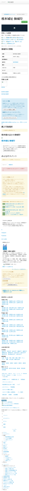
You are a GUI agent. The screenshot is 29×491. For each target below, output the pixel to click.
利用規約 (23, 379)
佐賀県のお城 (12, 340)
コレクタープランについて (10, 117)
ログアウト (6, 488)
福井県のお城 (19, 316)
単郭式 (7, 363)
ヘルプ (18, 384)
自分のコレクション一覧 (11, 473)
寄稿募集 (13, 387)
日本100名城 (5, 368)
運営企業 (4, 394)
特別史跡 (23, 368)
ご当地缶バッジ (8, 459)
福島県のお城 (5, 304)
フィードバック (6, 278)
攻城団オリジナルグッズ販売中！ (12, 213)
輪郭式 (15, 363)
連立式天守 (19, 354)
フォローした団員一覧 (8, 482)
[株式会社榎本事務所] (7, 405)
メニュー (3, 2)
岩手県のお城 (19, 301)
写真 (4, 442)
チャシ (23, 358)
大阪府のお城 (5, 325)
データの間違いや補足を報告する (9, 77)
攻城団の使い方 (15, 379)
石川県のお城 (12, 316)
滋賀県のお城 (5, 326)
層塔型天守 (10, 352)
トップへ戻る (14, 430)
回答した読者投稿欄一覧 (11, 470)
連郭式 (3, 363)
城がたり (5, 447)
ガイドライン (5, 387)
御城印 (6, 456)
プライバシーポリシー (7, 382)
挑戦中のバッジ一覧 (8, 480)
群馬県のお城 (5, 310)
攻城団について (6, 379)
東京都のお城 (5, 307)
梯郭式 (11, 363)
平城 (10, 358)
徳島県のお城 (5, 335)
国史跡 (18, 368)
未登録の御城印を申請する (9, 150)
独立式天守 (17, 352)
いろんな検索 (8, 438)
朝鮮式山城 (17, 359)
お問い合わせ (6, 486)
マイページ (6, 464)
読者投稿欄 (6, 451)
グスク (3, 359)
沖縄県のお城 (13, 343)
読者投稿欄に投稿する (12, 284)
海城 (13, 358)
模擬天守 (19, 351)
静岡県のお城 (12, 319)
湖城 (16, 358)
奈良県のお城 (12, 326)
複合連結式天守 (11, 354)
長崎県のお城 (19, 340)
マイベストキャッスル (10, 467)
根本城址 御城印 (8, 140)
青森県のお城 (12, 301)
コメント (4, 164)
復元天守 (14, 351)
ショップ (5, 450)
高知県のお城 (5, 336)
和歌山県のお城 (20, 326)
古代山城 (11, 359)
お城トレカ (7, 460)
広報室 (10, 394)
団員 (6, 376)
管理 (4, 427)
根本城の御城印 (5, 94)
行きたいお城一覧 (7, 479)
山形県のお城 (19, 302)
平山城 (6, 358)
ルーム (4, 453)
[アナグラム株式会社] (7, 402)
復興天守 (25, 351)
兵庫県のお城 (12, 325)
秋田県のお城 (12, 302)
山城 (3, 358)
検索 (4, 424)
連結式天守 (4, 354)
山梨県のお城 (5, 314)
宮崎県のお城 (19, 342)
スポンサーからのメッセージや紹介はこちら (10, 407)
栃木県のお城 (19, 309)
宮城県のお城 (5, 302)
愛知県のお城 (5, 319)
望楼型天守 (4, 352)
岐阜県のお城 (19, 319)
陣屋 (20, 358)
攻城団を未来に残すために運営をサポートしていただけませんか (13, 204)
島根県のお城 (5, 331)
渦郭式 (24, 363)
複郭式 (20, 363)
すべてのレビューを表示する (19, 269)
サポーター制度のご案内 (9, 109)
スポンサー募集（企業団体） (9, 392)
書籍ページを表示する (8, 266)
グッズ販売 (20, 392)
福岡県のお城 (5, 340)
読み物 (4, 448)
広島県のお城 (12, 330)
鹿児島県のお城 (5, 343)
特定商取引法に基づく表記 (8, 384)
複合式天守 (23, 352)
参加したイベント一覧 (10, 474)
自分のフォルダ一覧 (8, 483)
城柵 (7, 359)
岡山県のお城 (5, 330)
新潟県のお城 (19, 314)
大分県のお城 (12, 342)
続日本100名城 (12, 368)
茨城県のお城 (12, 309)
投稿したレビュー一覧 (10, 471)
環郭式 (3, 364)
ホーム (4, 421)
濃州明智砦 (15, 62)
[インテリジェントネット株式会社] (10, 403)
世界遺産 (4, 369)
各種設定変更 (6, 476)
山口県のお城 (12, 331)
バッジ (4, 441)
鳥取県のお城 (19, 330)
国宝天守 (4, 351)
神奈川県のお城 (12, 307)
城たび (4, 445)
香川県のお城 (12, 335)
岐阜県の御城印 (5, 91)
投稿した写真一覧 (9, 468)
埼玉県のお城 (5, 309)
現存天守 (9, 351)
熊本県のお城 (5, 342)
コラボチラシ (8, 457)
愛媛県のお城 (19, 335)
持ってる (24, 22)
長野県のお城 (12, 314)
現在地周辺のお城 (9, 436)
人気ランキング (8, 439)
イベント (5, 444)
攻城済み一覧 (6, 477)
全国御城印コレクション (9, 14)
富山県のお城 (5, 316)
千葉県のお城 (20, 307)
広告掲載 (16, 394)
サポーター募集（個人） (8, 389)
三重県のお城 (5, 321)
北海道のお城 (5, 301)
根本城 (3, 87)
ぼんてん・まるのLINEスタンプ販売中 (13, 214)
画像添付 (11, 164)
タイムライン (6, 418)
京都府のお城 (19, 325)
